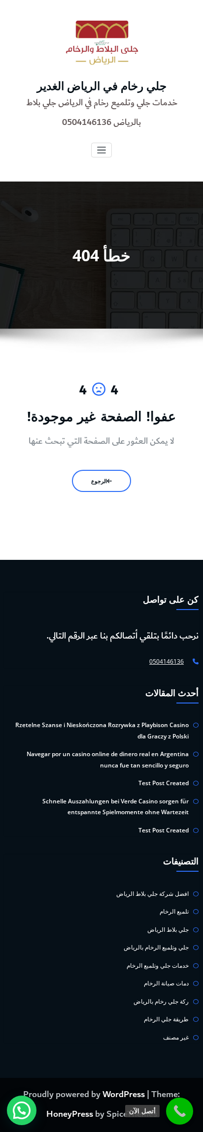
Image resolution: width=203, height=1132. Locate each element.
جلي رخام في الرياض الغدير (102, 85)
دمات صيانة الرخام (166, 983)
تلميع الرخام (174, 911)
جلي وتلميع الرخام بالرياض (156, 947)
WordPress (123, 1094)
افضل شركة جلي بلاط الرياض (152, 893)
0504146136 (166, 661)
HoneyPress (69, 1114)
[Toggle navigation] (101, 150)
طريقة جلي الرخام (166, 1019)
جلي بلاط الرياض (168, 929)
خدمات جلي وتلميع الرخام (158, 965)
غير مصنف (176, 1037)
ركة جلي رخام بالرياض (161, 1001)
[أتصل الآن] (179, 1111)
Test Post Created (163, 783)
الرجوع (99, 481)
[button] (21, 1110)
